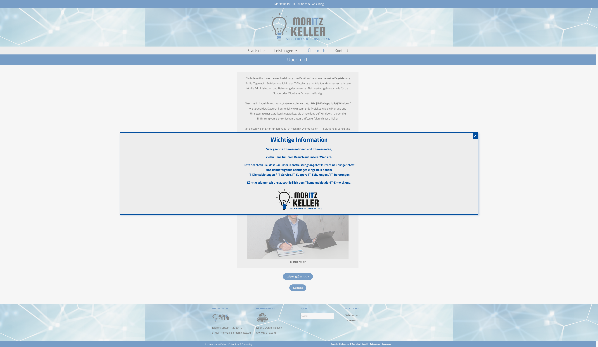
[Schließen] (475, 136)
